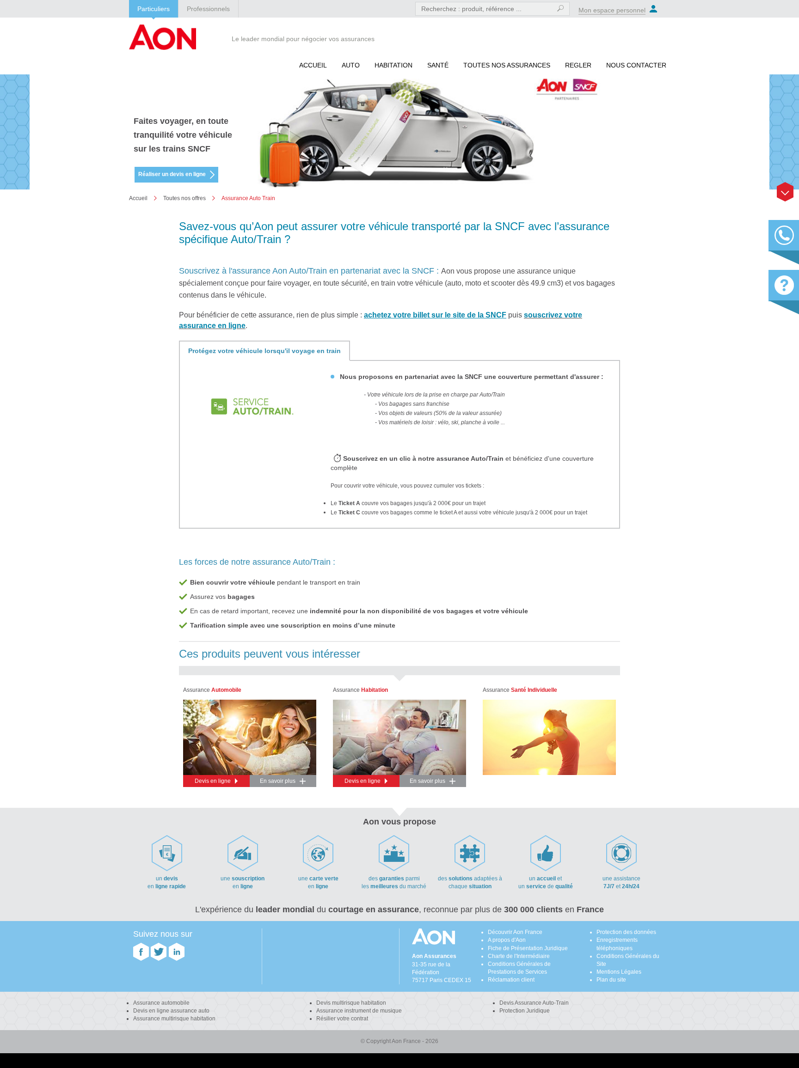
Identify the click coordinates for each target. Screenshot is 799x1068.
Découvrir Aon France (515, 932)
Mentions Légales (618, 972)
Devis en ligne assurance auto (171, 1010)
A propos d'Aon (507, 940)
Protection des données (626, 932)
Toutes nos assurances (506, 65)
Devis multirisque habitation (351, 1003)
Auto (351, 65)
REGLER (578, 65)
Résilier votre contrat (342, 1018)
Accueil (313, 65)
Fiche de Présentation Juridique (528, 948)
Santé (438, 65)
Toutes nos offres (184, 198)
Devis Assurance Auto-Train (534, 1003)
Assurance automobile (161, 1003)
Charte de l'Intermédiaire (519, 956)
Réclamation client (511, 979)
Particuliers (153, 8)
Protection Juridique (524, 1010)
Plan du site (611, 979)
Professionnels (208, 8)
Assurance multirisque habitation (174, 1018)
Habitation (393, 65)
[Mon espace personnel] (653, 8)
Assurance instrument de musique (359, 1010)
